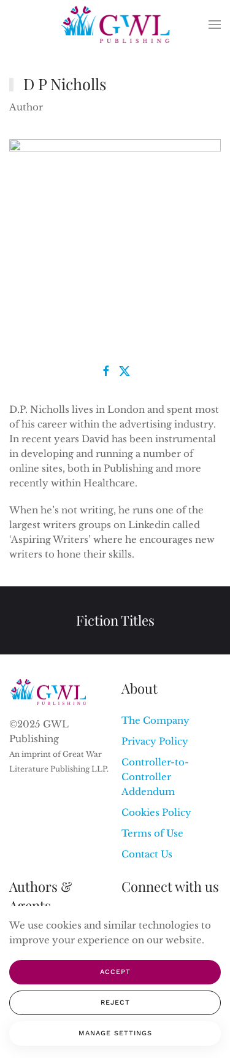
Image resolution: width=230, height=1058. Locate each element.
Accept (115, 972)
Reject (115, 1002)
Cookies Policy (156, 812)
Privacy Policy (154, 741)
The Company (155, 720)
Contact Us (146, 854)
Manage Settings (115, 1033)
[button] (215, 24)
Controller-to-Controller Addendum (155, 776)
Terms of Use (152, 833)
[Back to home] (115, 24)
